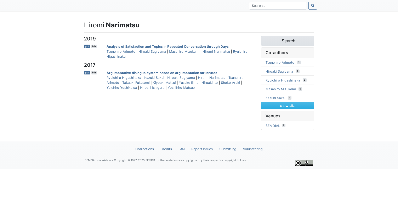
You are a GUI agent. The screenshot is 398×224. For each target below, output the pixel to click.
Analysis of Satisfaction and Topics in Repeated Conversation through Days (168, 46)
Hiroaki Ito (209, 82)
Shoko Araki (230, 82)
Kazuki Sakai (154, 77)
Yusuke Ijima (188, 82)
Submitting (227, 149)
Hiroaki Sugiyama (152, 51)
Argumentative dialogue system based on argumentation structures (162, 73)
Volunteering (253, 149)
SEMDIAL (273, 125)
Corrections (144, 149)
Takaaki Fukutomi (136, 82)
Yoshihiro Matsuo (181, 87)
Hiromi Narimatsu (216, 51)
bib (94, 46)
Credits (166, 149)
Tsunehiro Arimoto (121, 51)
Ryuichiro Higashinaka (124, 77)
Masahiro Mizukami (184, 51)
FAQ (181, 149)
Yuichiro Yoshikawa (122, 87)
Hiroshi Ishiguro (152, 87)
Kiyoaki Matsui (164, 82)
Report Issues (202, 149)
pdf (87, 46)
